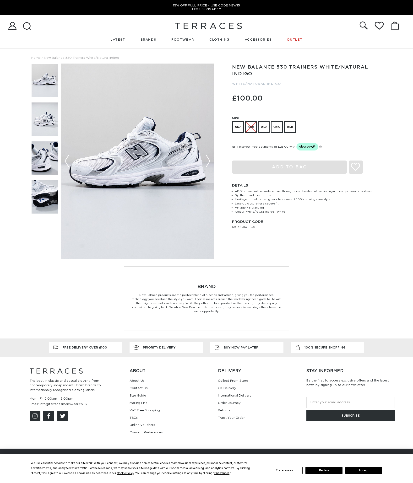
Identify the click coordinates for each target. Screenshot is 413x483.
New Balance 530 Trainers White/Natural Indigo (81, 57)
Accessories (258, 39)
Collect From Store (233, 380)
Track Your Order (231, 417)
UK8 (251, 127)
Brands (148, 39)
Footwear (182, 39)
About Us (137, 380)
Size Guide (138, 395)
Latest (117, 39)
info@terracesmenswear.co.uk (63, 404)
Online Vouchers (142, 425)
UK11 (290, 127)
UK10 (276, 127)
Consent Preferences (146, 432)
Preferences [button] (221, 473)
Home (36, 57)
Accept (364, 470)
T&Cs (134, 417)
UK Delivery (227, 388)
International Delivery (234, 395)
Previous (67, 161)
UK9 (264, 127)
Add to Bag (289, 166)
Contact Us (139, 388)
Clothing (219, 39)
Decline (324, 470)
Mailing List (138, 403)
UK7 (238, 127)
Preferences (284, 470)
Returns (224, 410)
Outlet (295, 39)
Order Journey (229, 403)
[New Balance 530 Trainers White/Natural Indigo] (137, 161)
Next (208, 161)
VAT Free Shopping (145, 410)
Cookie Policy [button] (125, 473)
